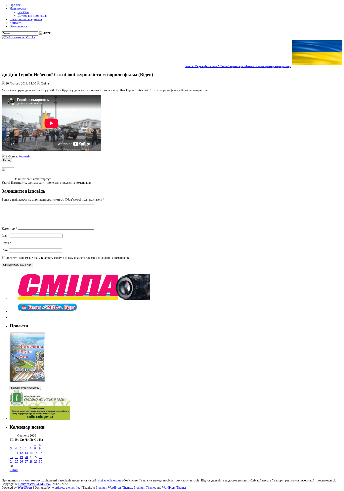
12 (21, 452)
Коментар (9, 228)
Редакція (24, 156)
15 (35, 452)
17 (11, 457)
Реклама (23, 12)
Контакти (16, 22)
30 (40, 461)
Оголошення (18, 26)
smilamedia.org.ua (109, 480)
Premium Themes (145, 487)
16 (40, 452)
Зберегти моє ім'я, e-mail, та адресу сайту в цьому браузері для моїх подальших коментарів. (68, 257)
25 (16, 461)
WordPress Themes (174, 487)
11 (16, 452)
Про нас (15, 5)
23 (40, 457)
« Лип (14, 470)
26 (21, 461)
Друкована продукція (32, 15)
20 (26, 457)
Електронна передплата (26, 19)
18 (16, 457)
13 (26, 452)
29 (35, 461)
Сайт (5, 250)
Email (6, 243)
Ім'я (5, 235)
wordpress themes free (66, 487)
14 (31, 452)
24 (11, 461)
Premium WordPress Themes (114, 487)
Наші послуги (19, 8)
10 (11, 452)
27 (26, 461)
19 (21, 457)
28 (31, 461)
